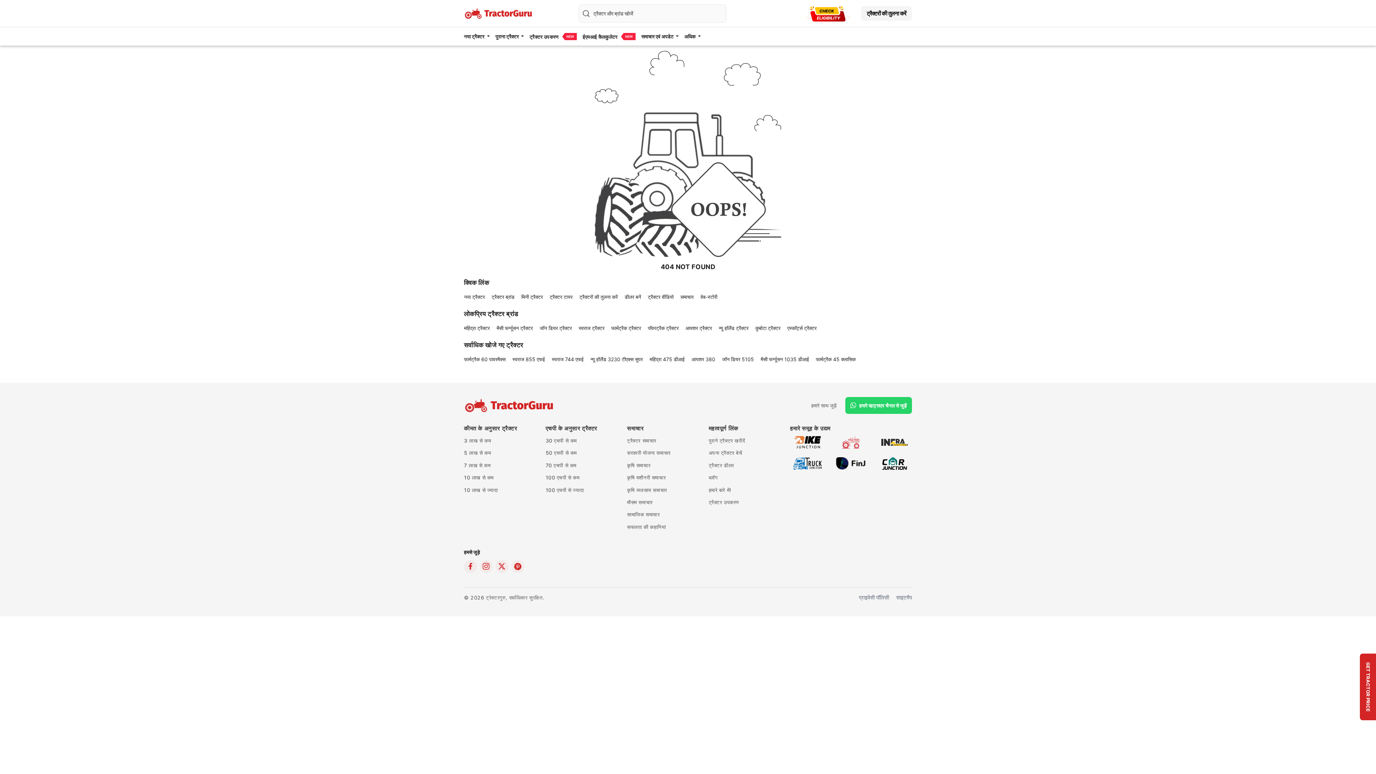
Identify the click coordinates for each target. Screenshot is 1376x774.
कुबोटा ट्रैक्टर (767, 328)
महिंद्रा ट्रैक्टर (477, 328)
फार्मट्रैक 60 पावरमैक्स (485, 359)
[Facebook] (470, 566)
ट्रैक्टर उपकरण (544, 37)
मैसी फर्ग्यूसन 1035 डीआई (785, 359)
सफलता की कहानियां (646, 527)
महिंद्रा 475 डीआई (667, 359)
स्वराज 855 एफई (528, 359)
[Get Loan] (827, 13)
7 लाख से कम (477, 465)
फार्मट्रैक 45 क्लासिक (836, 359)
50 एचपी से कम (561, 453)
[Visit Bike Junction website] (807, 442)
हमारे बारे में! (720, 490)
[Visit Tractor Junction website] (850, 442)
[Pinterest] (517, 566)
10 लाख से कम (479, 477)
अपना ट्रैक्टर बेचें (725, 453)
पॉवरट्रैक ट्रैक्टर (663, 328)
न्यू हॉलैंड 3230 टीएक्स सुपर (617, 359)
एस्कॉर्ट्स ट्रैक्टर (802, 328)
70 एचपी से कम (561, 465)
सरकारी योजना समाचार (649, 453)
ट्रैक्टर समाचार (641, 441)
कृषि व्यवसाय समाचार (647, 490)
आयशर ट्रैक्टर (698, 328)
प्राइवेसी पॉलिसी (874, 597)
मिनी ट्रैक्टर (532, 297)
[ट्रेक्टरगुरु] (510, 405)
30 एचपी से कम (561, 441)
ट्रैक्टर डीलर (721, 465)
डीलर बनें (633, 297)
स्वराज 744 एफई (568, 359)
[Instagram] (486, 566)
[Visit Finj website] (850, 463)
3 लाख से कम (477, 441)
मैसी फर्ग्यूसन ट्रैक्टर (515, 328)
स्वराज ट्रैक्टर (592, 328)
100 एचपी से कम (563, 477)
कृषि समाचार (638, 465)
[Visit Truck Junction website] (807, 463)
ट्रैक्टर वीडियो (661, 297)
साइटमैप (904, 597)
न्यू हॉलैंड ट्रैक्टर (734, 328)
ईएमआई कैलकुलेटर (600, 37)
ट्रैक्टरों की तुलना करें (886, 13)
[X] (502, 566)
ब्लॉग (713, 477)
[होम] (499, 13)
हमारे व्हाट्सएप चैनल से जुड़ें (883, 405)
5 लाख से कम (477, 453)
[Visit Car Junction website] (894, 463)
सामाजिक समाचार (643, 514)
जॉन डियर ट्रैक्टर (556, 328)
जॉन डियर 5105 (738, 359)
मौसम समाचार (640, 502)
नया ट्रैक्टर (474, 297)
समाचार (687, 297)
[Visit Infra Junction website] (894, 442)
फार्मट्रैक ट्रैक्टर (626, 328)
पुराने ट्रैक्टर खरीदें (727, 441)
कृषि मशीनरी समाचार (646, 477)
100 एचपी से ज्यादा (565, 490)
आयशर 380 (703, 359)
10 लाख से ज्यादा (481, 490)
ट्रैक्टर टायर (561, 297)
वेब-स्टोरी (709, 297)
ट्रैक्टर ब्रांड (503, 297)
